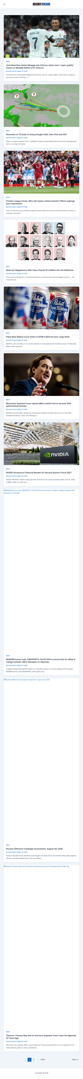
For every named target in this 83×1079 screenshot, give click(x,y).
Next (75, 1059)
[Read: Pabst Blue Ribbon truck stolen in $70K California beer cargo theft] (41, 308)
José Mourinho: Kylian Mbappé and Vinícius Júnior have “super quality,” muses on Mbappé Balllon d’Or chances (40, 66)
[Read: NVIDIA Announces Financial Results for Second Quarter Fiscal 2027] (41, 444)
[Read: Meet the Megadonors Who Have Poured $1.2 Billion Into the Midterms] (41, 241)
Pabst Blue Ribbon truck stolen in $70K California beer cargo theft (37, 337)
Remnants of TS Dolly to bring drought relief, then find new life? (36, 134)
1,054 (42, 1059)
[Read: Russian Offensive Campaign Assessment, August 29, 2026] (41, 760)
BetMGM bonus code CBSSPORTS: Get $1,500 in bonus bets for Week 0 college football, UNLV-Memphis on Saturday (40, 660)
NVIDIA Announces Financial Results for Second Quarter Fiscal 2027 (39, 472)
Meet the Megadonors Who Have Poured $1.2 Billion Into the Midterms (39, 270)
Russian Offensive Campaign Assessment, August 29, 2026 (34, 849)
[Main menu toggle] (4, 4)
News (8, 61)
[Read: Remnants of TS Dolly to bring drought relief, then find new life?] (41, 105)
